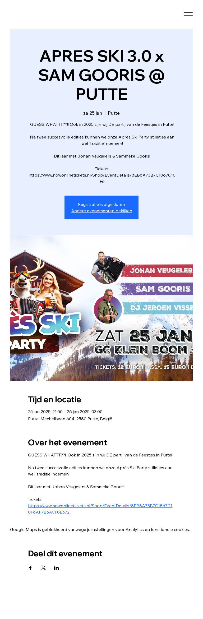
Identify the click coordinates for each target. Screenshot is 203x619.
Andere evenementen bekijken (101, 210)
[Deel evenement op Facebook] (30, 568)
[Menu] (188, 12)
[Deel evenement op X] (43, 568)
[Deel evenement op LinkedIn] (56, 568)
